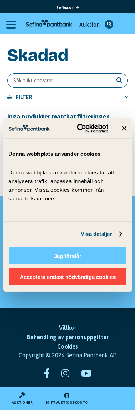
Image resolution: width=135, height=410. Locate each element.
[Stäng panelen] (124, 128)
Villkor (67, 327)
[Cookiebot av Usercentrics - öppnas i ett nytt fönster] (80, 128)
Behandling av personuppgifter (68, 337)
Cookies (67, 346)
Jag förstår (67, 256)
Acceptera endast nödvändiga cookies (68, 277)
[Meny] (11, 24)
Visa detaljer (96, 234)
